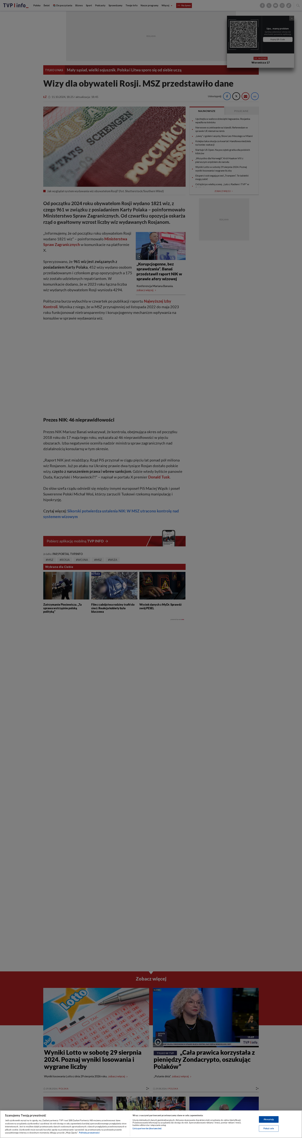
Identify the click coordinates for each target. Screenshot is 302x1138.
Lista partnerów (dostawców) (147, 1128)
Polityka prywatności (89, 1132)
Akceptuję (269, 1119)
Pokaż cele (268, 1128)
